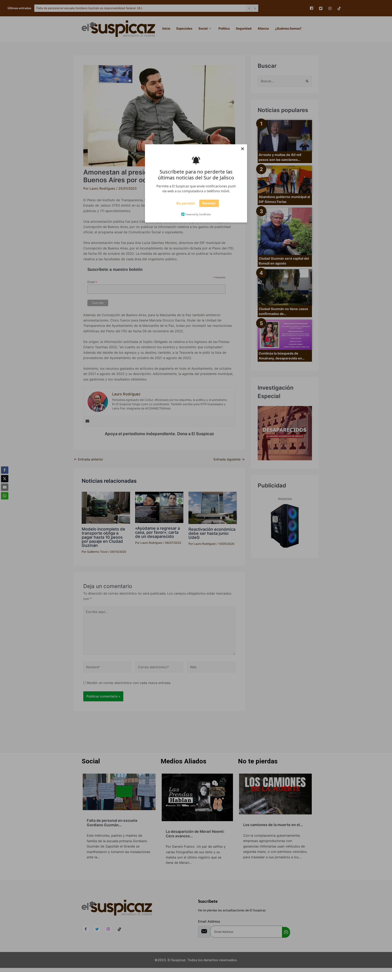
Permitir (209, 204)
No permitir (185, 204)
